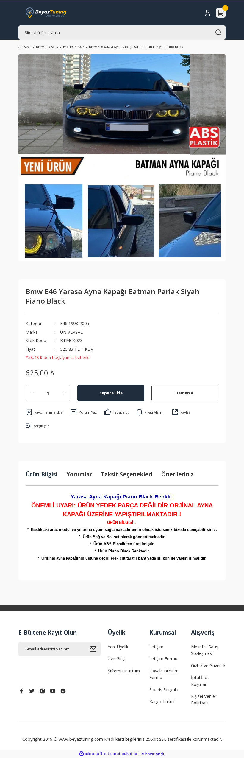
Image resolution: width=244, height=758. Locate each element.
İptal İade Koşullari (200, 681)
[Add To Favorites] (44, 412)
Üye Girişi (117, 658)
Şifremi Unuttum (124, 671)
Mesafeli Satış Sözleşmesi (204, 650)
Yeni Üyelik (118, 647)
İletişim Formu (163, 658)
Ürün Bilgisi (41, 474)
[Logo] (46, 12)
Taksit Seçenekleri (126, 474)
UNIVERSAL (71, 332)
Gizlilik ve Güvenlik (208, 665)
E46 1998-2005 (74, 323)
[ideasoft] (91, 754)
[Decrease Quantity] (32, 393)
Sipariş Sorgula (163, 689)
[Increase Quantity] (64, 393)
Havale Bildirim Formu (164, 674)
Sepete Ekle (111, 393)
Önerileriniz (177, 474)
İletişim (156, 647)
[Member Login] (207, 13)
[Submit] (95, 649)
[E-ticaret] (121, 754)
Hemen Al (185, 393)
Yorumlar (79, 474)
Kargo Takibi (161, 701)
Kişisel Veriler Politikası (203, 699)
